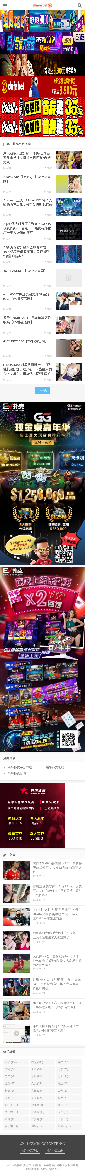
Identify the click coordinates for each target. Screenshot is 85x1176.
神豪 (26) (10, 1090)
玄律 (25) (36, 1090)
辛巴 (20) (63, 1097)
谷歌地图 (54, 1168)
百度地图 (42, 1168)
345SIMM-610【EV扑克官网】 (25, 271)
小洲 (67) (36, 1076)
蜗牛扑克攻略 (55, 767)
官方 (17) (63, 1104)
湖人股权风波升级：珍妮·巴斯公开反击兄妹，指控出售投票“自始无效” (27, 158)
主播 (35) (10, 1083)
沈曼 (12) (63, 1112)
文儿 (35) (36, 1083)
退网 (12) (10, 1119)
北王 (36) (63, 1076)
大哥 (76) (36, 1069)
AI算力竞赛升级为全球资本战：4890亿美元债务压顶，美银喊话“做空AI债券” (26, 252)
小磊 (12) (63, 1119)
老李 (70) (63, 1069)
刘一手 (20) (11, 1104)
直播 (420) (11, 1062)
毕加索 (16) (11, 1112)
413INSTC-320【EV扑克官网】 (25, 341)
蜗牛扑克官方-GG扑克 (42, 5)
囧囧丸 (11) (64, 1126)
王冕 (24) (10, 1097)
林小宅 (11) (11, 1126)
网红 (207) (63, 1062)
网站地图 (31, 1168)
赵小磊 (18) (37, 1104)
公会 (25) (63, 1090)
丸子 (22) (36, 1097)
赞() (49, 168)
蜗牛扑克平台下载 (20, 767)
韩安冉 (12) (37, 1119)
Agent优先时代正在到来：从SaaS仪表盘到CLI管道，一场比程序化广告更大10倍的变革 (27, 228)
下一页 (42, 390)
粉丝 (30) (63, 1083)
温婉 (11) (36, 1126)
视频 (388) (37, 1062)
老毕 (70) (10, 1076)
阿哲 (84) (10, 1069)
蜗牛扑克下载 (30, 1150)
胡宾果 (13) (37, 1112)
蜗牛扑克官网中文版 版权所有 (60, 1165)
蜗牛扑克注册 (55, 1150)
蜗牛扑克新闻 (17, 773)
